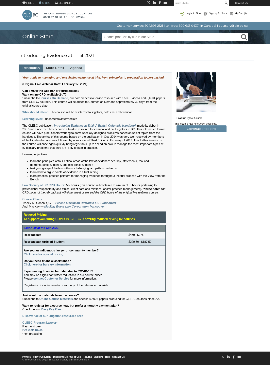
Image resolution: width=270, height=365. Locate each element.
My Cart (240, 13)
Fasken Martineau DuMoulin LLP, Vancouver (85, 203)
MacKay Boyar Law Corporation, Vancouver (74, 206)
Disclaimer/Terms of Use (67, 357)
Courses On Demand (53, 98)
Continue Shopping (201, 129)
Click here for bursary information (47, 264)
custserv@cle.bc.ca (233, 25)
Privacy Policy (30, 357)
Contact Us (241, 2)
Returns (87, 357)
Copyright (45, 357)
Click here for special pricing (43, 254)
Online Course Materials (56, 299)
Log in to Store (193, 13)
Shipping (98, 357)
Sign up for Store (218, 13)
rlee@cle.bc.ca (32, 330)
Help (107, 357)
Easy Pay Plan (51, 309)
